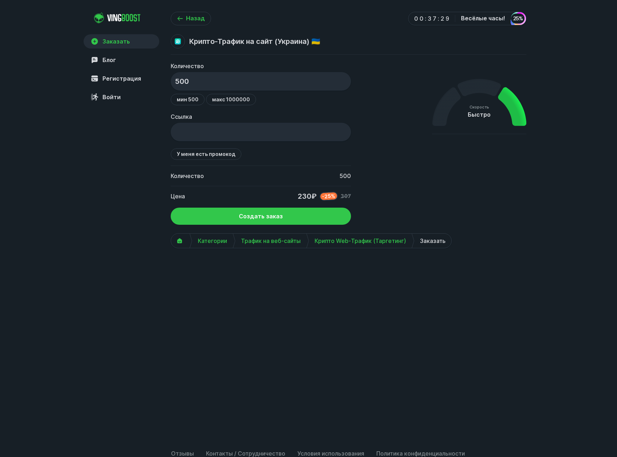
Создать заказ (261, 216)
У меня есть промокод (206, 154)
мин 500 (188, 99)
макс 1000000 (231, 99)
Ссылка (181, 116)
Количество (187, 66)
